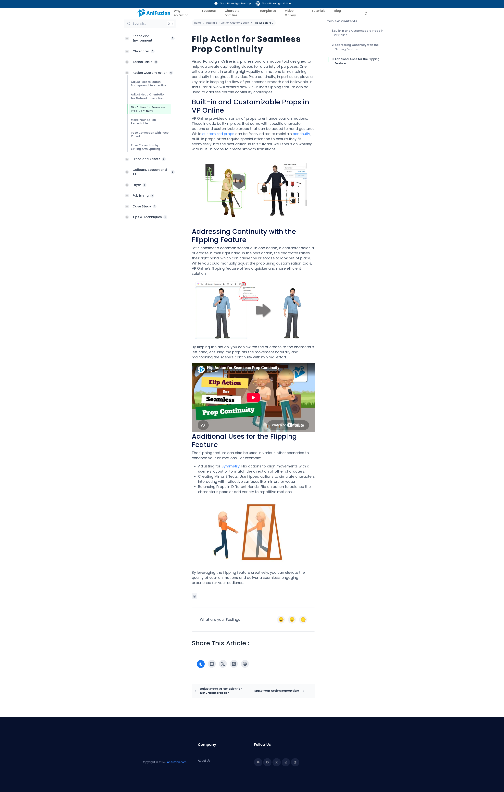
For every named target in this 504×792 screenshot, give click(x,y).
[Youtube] (258, 762)
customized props (218, 133)
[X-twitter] (276, 762)
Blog (337, 11)
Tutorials (318, 11)
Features (209, 11)
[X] (223, 664)
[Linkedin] (295, 762)
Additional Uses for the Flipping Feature (357, 61)
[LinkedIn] (234, 664)
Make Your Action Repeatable (276, 691)
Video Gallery (290, 13)
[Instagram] (286, 762)
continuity (301, 133)
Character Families (233, 13)
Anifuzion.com (176, 762)
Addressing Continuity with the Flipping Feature (357, 47)
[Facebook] (212, 664)
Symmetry (230, 466)
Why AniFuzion (181, 13)
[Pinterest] (245, 664)
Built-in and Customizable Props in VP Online (358, 33)
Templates (267, 11)
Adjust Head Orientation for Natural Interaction (221, 691)
